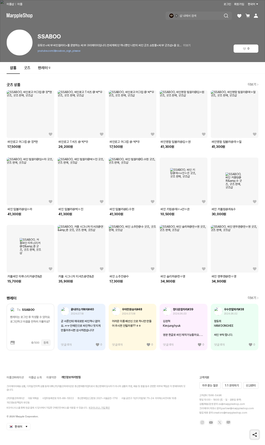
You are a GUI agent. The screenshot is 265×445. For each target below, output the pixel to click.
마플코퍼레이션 (15, 377)
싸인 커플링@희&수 (224, 209)
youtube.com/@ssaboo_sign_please (58, 50)
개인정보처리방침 (71, 377)
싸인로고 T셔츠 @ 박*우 (73, 142)
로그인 (227, 4)
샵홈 (13, 68)
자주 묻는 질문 (210, 385)
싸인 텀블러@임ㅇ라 (19, 209)
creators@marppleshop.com (230, 412)
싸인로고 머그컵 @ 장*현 (22, 142)
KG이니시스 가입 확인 (99, 407)
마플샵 (10, 4)
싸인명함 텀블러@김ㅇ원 (175, 142)
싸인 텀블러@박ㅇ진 (70, 209)
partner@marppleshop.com (237, 408)
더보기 (186, 45)
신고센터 (251, 385)
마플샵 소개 (35, 377)
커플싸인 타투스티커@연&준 (24, 276)
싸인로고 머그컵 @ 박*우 (125, 142)
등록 (45, 342)
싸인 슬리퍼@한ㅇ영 (172, 276)
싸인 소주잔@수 (119, 276)
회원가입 (239, 4)
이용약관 (51, 377)
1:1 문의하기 (232, 385)
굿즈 (27, 68)
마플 (19, 4)
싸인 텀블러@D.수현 (122, 209)
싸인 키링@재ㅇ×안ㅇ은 (175, 209)
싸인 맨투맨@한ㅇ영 (224, 276)
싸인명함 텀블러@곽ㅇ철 (227, 142)
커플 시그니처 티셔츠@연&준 (76, 276)
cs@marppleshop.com (231, 404)
